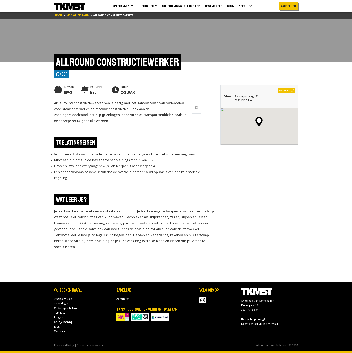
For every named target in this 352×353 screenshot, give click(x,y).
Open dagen (61, 303)
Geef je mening (63, 322)
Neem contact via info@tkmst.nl (260, 324)
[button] (259, 121)
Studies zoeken (63, 299)
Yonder (62, 74)
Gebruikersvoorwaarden (91, 345)
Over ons (59, 331)
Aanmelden (288, 6)
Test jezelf (60, 312)
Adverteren (122, 299)
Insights (58, 317)
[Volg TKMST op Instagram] (202, 302)
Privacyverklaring (64, 345)
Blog (57, 326)
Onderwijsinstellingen (66, 308)
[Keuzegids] (160, 316)
